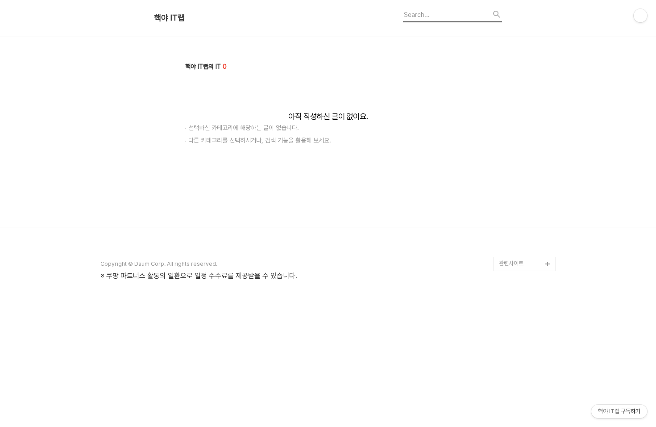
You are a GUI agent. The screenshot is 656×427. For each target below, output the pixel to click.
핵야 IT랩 (169, 17)
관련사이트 (511, 263)
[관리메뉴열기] (640, 15)
